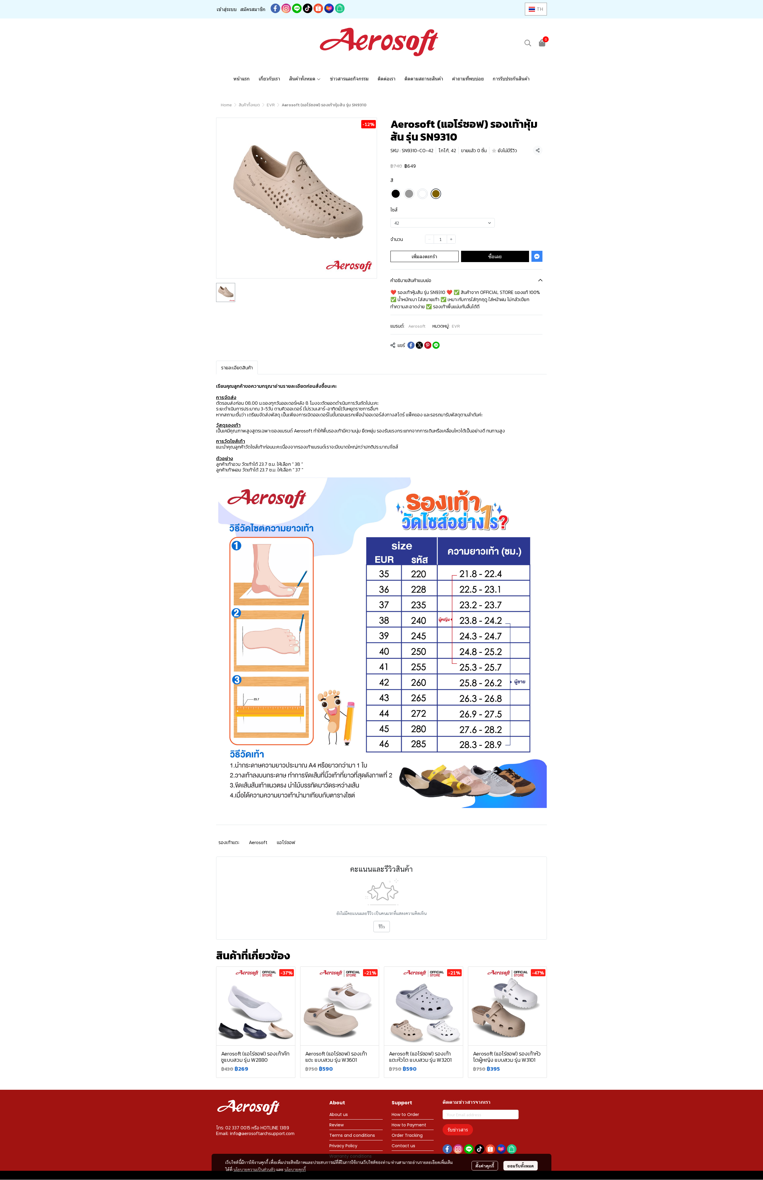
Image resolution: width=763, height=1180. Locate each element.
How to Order (405, 1114)
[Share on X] (419, 345)
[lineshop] (340, 8)
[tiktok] (307, 8)
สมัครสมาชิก (253, 9)
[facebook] (275, 8)
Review (336, 1125)
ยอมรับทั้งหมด (520, 1165)
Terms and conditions (352, 1135)
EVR (271, 105)
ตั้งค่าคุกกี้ (484, 1165)
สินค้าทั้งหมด (249, 105)
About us (338, 1114)
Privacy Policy (343, 1146)
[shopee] (318, 8)
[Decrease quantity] (429, 239)
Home (226, 105)
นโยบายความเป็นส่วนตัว (254, 1169)
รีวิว (382, 926)
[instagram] (286, 8)
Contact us (403, 1146)
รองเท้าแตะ (228, 842)
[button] (536, 9)
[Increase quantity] (451, 239)
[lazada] (329, 8)
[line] (297, 8)
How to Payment (409, 1125)
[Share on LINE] (436, 345)
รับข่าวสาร (458, 1129)
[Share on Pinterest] (427, 345)
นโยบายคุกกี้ (295, 1169)
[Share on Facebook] (411, 345)
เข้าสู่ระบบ (227, 9)
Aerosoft (416, 326)
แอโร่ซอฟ (286, 842)
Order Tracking (407, 1135)
